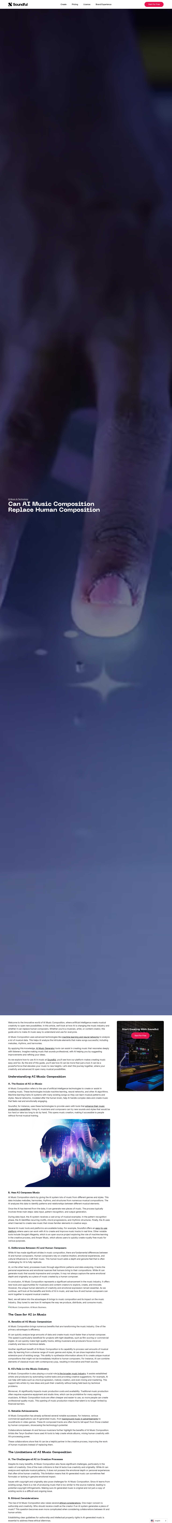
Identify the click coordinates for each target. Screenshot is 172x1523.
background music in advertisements (80, 1419)
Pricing (75, 4)
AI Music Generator (45, 1048)
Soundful (51, 1059)
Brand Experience (103, 4)
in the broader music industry (71, 1373)
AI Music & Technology (18, 499)
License (86, 4)
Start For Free (154, 4)
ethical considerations (70, 1503)
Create (63, 4)
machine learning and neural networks (80, 1037)
